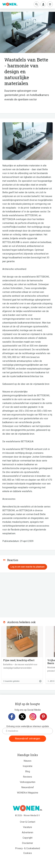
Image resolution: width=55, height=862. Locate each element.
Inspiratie (27, 766)
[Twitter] (22, 716)
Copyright (27, 837)
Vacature (27, 827)
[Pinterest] (43, 716)
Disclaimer (27, 843)
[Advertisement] (22, 594)
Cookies (27, 853)
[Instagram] (32, 716)
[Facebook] (11, 716)
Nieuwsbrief (27, 787)
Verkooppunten (27, 782)
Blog (27, 771)
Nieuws (27, 760)
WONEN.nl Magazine (27, 792)
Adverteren (27, 832)
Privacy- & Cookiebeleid (27, 848)
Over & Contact (27, 821)
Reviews (27, 776)
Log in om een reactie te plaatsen (27, 566)
